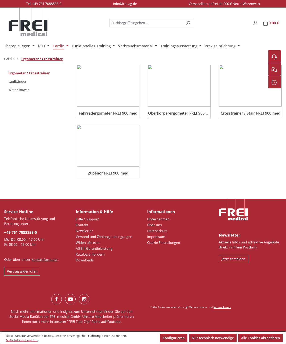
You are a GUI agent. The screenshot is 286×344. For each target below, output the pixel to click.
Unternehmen (158, 219)
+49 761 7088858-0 (20, 232)
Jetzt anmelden (233, 259)
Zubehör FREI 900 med (108, 173)
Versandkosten (222, 307)
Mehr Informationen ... (22, 340)
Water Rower (18, 90)
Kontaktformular (44, 259)
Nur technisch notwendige (213, 338)
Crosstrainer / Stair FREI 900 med (250, 113)
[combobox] (146, 23)
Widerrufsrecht (88, 242)
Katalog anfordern (90, 254)
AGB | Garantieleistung (94, 248)
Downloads (85, 260)
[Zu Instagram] (84, 299)
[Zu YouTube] (70, 299)
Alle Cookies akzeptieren (260, 338)
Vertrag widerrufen (22, 271)
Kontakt (82, 225)
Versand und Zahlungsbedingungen (104, 236)
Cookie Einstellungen (163, 242)
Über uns (154, 225)
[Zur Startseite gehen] (28, 22)
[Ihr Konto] (255, 23)
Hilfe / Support (87, 219)
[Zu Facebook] (56, 299)
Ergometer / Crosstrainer (29, 73)
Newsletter (84, 231)
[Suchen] (188, 23)
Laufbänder (17, 81)
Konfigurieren (174, 338)
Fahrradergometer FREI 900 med (108, 113)
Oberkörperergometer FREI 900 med (181, 113)
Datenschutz (157, 231)
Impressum (156, 236)
